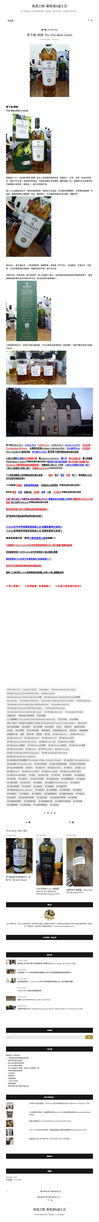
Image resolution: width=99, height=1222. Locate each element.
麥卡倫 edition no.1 (60, 734)
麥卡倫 (47, 734)
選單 (11, 20)
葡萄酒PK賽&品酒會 (15, 1060)
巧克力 (59, 727)
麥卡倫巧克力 (25, 782)
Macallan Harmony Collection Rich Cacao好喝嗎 (62, 697)
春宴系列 (68, 727)
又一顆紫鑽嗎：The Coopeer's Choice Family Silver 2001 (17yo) (31, 719)
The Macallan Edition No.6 (55, 708)
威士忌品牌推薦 (13, 727)
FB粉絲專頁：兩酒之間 (49, 937)
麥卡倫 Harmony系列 (15, 749)
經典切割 (73, 730)
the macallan (12, 701)
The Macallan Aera (84, 701)
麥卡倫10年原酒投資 (77, 764)
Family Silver (44, 689)
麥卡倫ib (32, 775)
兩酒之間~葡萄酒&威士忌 (49, 6)
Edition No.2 (30, 445)
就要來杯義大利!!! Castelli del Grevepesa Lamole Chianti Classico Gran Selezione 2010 (50, 1009)
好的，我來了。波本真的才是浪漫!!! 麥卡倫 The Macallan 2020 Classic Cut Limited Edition (41, 723)
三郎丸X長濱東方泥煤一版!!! (77, 465)
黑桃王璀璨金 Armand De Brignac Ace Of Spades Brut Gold (50, 1121)
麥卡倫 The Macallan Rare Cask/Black (21, 756)
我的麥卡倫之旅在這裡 (57, 462)
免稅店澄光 (11, 715)
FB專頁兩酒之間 (37, 538)
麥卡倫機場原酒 (50, 794)
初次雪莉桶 (41, 715)
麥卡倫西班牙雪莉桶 (62, 801)
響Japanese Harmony (49, 458)
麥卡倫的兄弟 (42, 797)
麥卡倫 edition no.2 (77, 734)
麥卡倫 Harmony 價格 (66, 742)
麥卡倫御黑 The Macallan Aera (56, 782)
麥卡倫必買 (26, 786)
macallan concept (48, 693)
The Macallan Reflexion (74, 712)
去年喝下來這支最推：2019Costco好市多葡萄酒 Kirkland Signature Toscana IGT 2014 (59, 1103)
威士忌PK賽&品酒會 (15, 1065)
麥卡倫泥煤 (11, 797)
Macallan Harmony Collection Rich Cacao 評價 (24, 697)
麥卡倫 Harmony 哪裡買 (16, 745)
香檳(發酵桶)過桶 (31, 485)
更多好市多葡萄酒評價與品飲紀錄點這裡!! (24, 565)
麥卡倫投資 (38, 786)
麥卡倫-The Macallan (49, 30)
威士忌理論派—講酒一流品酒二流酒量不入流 (23, 1068)
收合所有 (17, 1055)
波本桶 (9, 730)
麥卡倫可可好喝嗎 (37, 779)
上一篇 (27, 822)
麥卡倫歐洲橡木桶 (66, 794)
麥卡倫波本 (80, 794)
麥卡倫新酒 (39, 790)
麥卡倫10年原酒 (40, 764)
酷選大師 (30, 734)
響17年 (64, 458)
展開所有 (9, 1055)
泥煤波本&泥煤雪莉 (49, 485)
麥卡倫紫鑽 (72, 797)
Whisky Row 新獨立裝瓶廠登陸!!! (30, 991)
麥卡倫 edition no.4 (32, 738)
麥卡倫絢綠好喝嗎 (14, 801)
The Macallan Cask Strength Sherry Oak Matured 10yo (27, 704)
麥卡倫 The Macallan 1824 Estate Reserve (23, 753)
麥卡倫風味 (54, 805)
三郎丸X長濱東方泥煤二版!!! (18, 468)
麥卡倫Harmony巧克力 (30, 771)
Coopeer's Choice (30, 689)
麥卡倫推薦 (49, 786)
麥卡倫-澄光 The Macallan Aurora (76, 760)
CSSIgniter (60, 1214)
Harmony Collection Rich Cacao (63, 689)
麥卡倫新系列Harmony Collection (19, 790)
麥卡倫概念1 (12, 794)
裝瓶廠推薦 (83, 730)
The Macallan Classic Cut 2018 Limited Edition (24, 708)
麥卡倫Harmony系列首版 (16, 775)
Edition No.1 (17, 445)
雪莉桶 (39, 734)
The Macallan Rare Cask (53, 712)
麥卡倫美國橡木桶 (45, 801)
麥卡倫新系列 (62, 786)
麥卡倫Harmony (13, 771)
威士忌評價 (38, 727)
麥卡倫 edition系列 (66, 738)
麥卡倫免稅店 (79, 775)
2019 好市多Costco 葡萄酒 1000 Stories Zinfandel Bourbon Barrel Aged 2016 (47, 891)
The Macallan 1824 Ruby (29, 701)
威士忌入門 (82, 723)
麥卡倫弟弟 (38, 782)
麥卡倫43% (68, 768)
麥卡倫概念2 (24, 794)
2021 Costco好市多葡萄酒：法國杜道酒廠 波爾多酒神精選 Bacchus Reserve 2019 (58, 1130)
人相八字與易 (13, 1081)
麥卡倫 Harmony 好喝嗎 (37, 745)
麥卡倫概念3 (37, 794)
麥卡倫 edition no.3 (14, 738)
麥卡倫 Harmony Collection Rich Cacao (21, 742)
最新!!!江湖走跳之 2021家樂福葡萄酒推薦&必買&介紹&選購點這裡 (35, 572)
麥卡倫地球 (80, 779)
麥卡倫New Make (39, 452)
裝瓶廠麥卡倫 (12, 734)
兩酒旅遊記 (12, 1078)
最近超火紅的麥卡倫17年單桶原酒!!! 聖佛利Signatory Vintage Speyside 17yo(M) (47, 963)
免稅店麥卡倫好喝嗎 (26, 715)
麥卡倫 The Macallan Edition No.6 (54, 753)
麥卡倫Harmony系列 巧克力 (70, 771)
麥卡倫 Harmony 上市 (47, 742)
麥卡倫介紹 (55, 775)
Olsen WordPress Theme (44, 1214)
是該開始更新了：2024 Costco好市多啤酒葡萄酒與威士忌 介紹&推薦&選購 (45, 981)
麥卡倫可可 (23, 779)
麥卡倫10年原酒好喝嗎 (58, 764)
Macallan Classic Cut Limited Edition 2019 (23, 693)
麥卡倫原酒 (11, 779)
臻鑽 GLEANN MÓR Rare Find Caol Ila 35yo (34, 1000)
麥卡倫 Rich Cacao (62, 749)
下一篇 (71, 822)
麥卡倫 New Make (45, 749)
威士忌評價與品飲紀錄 (16, 1063)
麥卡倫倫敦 (67, 775)
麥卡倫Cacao (80, 768)
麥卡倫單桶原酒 (67, 779)
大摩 (49, 492)
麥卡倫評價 (77, 801)
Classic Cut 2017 (72, 445)
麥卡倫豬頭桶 (12, 805)
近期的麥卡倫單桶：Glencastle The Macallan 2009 (79, 891)
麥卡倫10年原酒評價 (15, 768)
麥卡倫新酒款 (65, 790)
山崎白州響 (11, 458)
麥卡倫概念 (77, 790)
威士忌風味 (49, 727)
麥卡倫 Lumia (31, 749)
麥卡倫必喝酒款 (13, 786)
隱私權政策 (12, 1083)
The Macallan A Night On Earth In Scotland (57, 701)
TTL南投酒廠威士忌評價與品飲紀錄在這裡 (24, 475)
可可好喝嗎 (74, 719)
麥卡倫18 (29, 768)
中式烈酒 (11, 1073)
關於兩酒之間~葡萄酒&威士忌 (18, 1086)
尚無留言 (55, 39)
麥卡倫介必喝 (43, 775)
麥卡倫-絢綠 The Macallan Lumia (19, 764)
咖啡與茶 (11, 1076)
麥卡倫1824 (40, 768)
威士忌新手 (26, 727)
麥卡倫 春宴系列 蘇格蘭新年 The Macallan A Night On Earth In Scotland (34, 760)
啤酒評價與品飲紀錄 (15, 1071)
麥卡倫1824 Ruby (54, 768)
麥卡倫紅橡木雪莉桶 (57, 797)
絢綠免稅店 (46, 730)
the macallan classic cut (60, 704)
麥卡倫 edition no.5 (49, 738)
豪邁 (22, 734)
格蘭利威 (28, 492)
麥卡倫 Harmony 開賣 (77, 745)
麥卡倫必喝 (75, 782)
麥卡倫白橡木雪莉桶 (26, 797)
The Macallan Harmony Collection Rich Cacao (24, 712)
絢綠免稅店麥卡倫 (60, 730)
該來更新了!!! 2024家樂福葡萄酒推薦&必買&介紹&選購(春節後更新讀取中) (44, 972)
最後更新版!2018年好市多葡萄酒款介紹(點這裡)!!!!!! (28, 559)
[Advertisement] (49, 614)
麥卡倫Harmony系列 (49, 771)
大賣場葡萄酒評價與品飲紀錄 (18, 1058)
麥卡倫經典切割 (30, 801)
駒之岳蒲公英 (75, 458)
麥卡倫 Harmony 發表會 (57, 745)
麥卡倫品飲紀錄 (53, 779)
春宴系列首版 (79, 727)
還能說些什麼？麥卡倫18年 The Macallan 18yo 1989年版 (49, 1139)
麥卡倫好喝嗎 (12, 782)
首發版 (19, 485)
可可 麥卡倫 (62, 719)
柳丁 (74, 475)
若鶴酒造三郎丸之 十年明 (52, 465)
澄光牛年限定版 (33, 730)
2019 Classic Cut (13, 689)
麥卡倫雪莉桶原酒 (40, 805)
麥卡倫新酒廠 (52, 790)
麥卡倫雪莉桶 (25, 805)
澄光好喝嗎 (19, 730)
